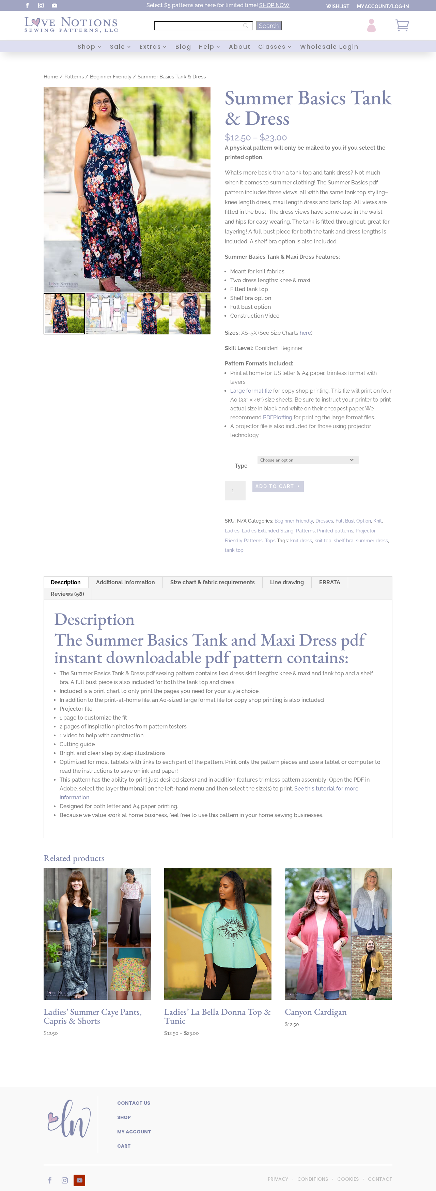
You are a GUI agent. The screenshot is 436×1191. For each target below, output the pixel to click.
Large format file (251, 391)
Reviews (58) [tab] (67, 594)
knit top (322, 540)
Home (51, 76)
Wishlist (337, 6)
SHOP (266, 5)
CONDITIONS (312, 1179)
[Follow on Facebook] (27, 5)
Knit (377, 521)
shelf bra (344, 540)
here (305, 333)
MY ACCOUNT (134, 1131)
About (240, 47)
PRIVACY (278, 1179)
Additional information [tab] (125, 582)
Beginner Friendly (110, 76)
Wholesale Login (329, 47)
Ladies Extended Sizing (268, 530)
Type (241, 466)
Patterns (74, 76)
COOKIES (348, 1179)
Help (207, 47)
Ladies (232, 530)
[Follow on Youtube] (54, 5)
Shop (87, 47)
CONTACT (380, 1179)
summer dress (372, 540)
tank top (234, 550)
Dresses (324, 521)
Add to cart (274, 486)
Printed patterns (335, 530)
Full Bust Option (353, 521)
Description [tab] (66, 582)
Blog (183, 47)
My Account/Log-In (383, 6)
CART (124, 1146)
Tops (270, 540)
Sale (117, 47)
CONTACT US (133, 1103)
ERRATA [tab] (329, 582)
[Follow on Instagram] (40, 5)
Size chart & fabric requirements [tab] (212, 582)
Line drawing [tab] (287, 582)
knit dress (301, 540)
